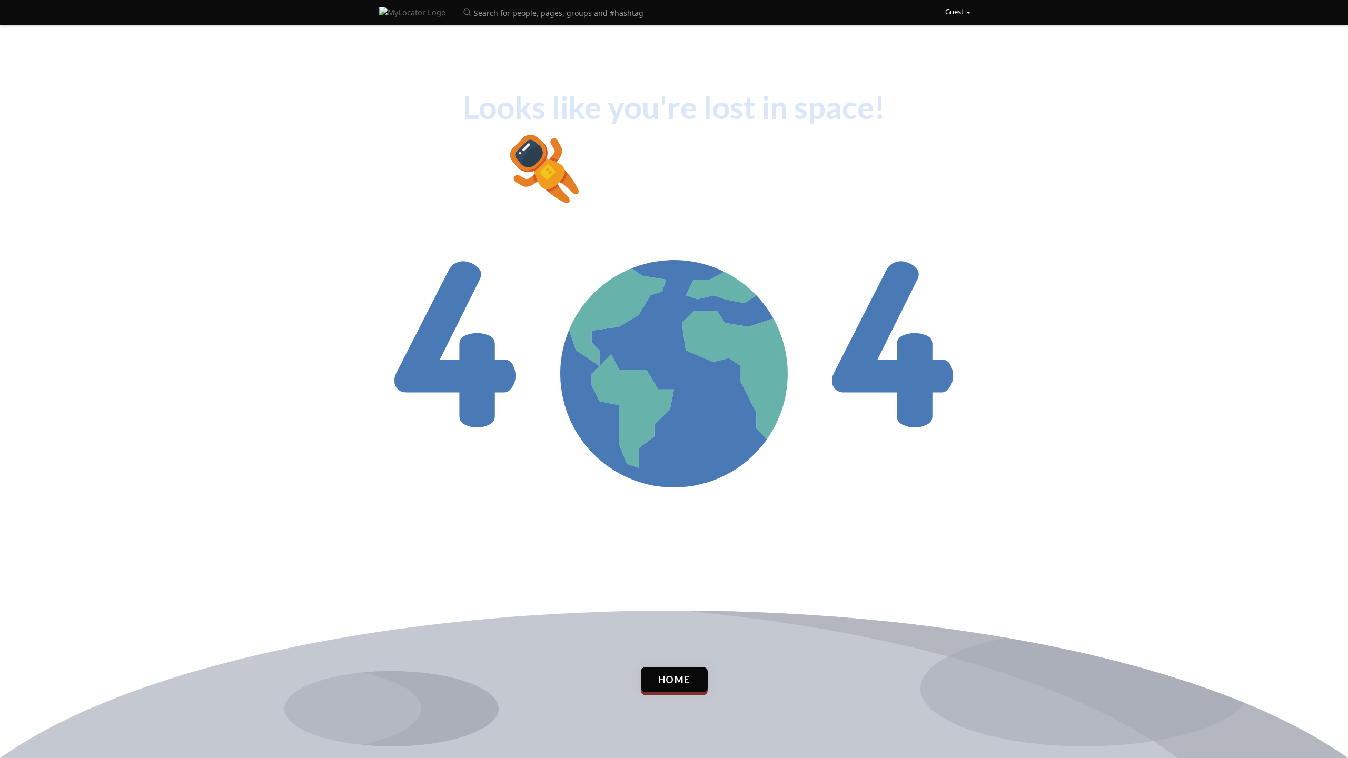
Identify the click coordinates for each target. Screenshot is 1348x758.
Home (674, 679)
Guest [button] (954, 11)
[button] (555, 12)
